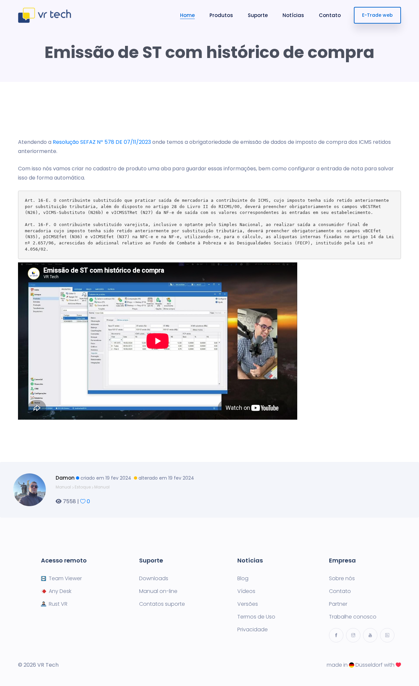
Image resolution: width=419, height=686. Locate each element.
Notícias (293, 15)
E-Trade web (377, 15)
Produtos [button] (221, 15)
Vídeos (246, 591)
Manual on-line (158, 591)
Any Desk (60, 591)
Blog (242, 578)
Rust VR (58, 604)
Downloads (153, 578)
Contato (330, 15)
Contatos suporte (162, 604)
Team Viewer (65, 578)
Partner (338, 604)
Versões (247, 604)
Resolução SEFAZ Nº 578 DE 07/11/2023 (102, 142)
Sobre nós (342, 578)
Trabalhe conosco (352, 617)
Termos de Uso (256, 617)
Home (187, 15)
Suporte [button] (258, 15)
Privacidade (252, 629)
